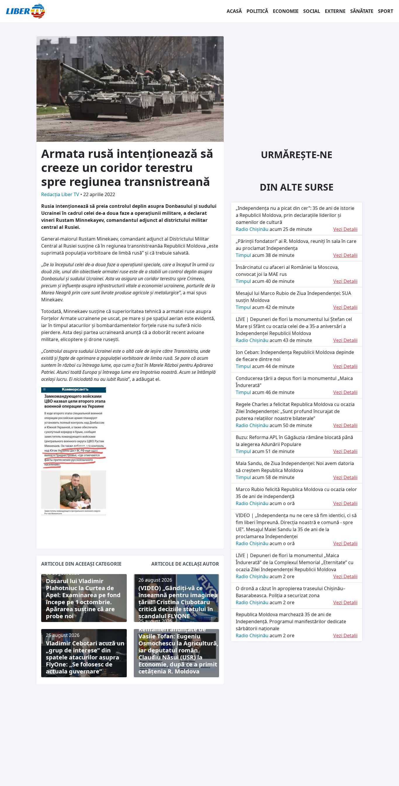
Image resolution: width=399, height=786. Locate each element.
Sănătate (361, 11)
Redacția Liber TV (60, 194)
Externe (335, 11)
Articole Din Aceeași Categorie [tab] (81, 564)
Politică (257, 11)
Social (311, 11)
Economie (286, 11)
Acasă (234, 11)
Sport (385, 11)
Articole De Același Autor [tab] (185, 564)
